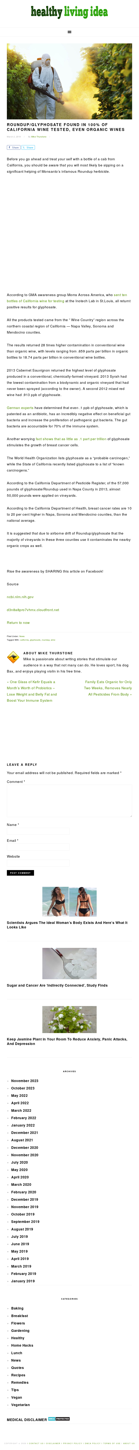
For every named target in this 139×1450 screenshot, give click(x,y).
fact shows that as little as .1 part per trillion (71, 438)
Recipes (18, 1375)
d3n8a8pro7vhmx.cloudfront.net (33, 609)
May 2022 (19, 1095)
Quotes (17, 1367)
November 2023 (25, 1080)
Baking (17, 1308)
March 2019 (21, 1266)
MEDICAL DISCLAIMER (27, 1419)
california (24, 639)
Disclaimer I (54, 1443)
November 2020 (25, 1154)
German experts (20, 407)
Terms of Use (112, 1443)
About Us (129, 1443)
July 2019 (19, 1236)
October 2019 (23, 1214)
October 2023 (23, 1088)
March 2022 (21, 1110)
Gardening (20, 1330)
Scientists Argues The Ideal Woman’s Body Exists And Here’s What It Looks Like (67, 925)
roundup (46, 639)
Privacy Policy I (74, 1443)
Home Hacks (22, 1345)
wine (53, 639)
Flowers (18, 1323)
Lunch (16, 1352)
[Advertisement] (34, 235)
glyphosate (35, 639)
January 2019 (23, 1281)
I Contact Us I (36, 1443)
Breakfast (19, 1315)
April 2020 (20, 1177)
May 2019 (19, 1251)
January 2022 (23, 1125)
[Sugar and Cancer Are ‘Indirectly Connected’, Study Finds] (69, 963)
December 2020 (24, 1147)
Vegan (16, 1397)
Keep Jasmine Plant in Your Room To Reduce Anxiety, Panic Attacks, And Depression (67, 1041)
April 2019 (20, 1258)
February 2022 (23, 1117)
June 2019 (20, 1243)
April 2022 (20, 1102)
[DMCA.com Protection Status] (59, 1419)
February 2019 (23, 1273)
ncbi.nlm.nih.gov (20, 596)
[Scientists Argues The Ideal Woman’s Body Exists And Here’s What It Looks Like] (69, 902)
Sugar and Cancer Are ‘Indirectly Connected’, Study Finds (57, 985)
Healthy (18, 1337)
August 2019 (22, 1229)
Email (12, 840)
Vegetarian (20, 1404)
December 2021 (24, 1132)
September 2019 (25, 1221)
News (22, 636)
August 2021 (22, 1140)
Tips (15, 1389)
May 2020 (19, 1169)
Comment (16, 781)
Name (13, 824)
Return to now (18, 622)
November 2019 (25, 1206)
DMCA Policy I (94, 1443)
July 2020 (19, 1162)
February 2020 (23, 1192)
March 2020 (21, 1184)
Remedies (20, 1382)
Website (13, 856)
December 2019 (24, 1199)
